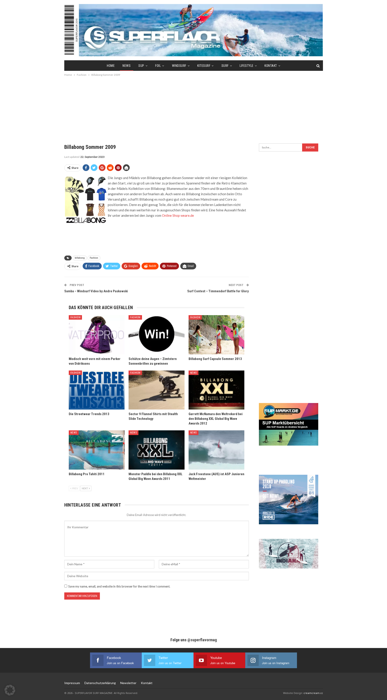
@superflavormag (202, 639)
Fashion (94, 258)
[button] (10, 690)
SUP (141, 65)
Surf (225, 65)
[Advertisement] (193, 108)
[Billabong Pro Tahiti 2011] (97, 450)
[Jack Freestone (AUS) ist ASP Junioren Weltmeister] (217, 450)
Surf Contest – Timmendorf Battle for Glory (218, 291)
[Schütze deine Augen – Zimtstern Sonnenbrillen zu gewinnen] (157, 334)
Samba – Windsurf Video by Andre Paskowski (96, 291)
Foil (158, 65)
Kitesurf (203, 65)
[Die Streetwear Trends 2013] (97, 390)
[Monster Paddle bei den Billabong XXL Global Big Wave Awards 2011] (157, 450)
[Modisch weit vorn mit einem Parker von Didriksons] (97, 334)
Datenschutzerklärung (100, 683)
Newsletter (128, 683)
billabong (80, 258)
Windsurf (179, 65)
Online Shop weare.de (178, 215)
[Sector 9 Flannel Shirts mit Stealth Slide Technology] (157, 390)
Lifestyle (247, 65)
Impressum (72, 683)
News (127, 65)
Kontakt (270, 65)
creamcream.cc (313, 693)
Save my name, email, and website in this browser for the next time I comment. (119, 586)
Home (111, 65)
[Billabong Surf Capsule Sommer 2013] (217, 334)
